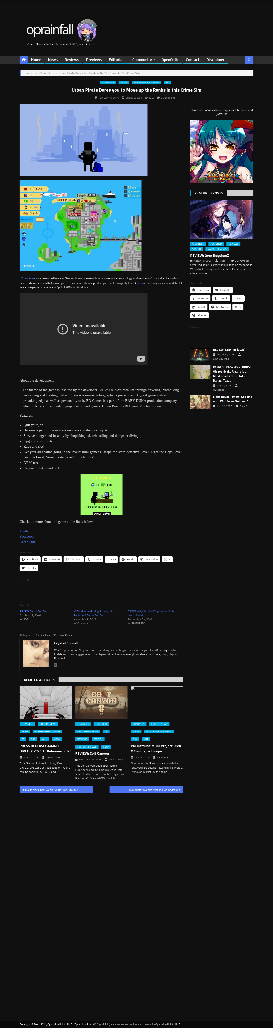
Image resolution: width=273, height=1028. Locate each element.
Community (142, 59)
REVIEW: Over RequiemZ (209, 255)
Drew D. (244, 406)
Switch (98, 739)
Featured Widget (87, 731)
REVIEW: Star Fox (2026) (229, 350)
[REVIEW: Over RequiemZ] (221, 219)
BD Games (38, 635)
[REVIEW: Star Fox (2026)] (200, 355)
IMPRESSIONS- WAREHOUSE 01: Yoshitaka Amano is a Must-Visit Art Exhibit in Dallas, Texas (232, 374)
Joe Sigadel (162, 757)
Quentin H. (218, 390)
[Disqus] (101, 847)
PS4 (135, 739)
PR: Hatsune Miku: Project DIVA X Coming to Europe (156, 748)
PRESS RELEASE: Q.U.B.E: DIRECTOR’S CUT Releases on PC (46, 748)
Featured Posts (209, 193)
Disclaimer (215, 59)
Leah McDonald (221, 359)
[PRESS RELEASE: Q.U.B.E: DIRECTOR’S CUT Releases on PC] (46, 702)
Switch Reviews (87, 747)
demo (140, 283)
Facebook (27, 536)
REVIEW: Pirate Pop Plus (34, 611)
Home (36, 59)
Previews (94, 59)
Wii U (44, 739)
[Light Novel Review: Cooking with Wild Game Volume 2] (200, 402)
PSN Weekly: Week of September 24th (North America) (151, 613)
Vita (146, 739)
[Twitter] (55, 665)
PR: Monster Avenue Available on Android (153, 790)
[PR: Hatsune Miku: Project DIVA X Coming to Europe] (157, 702)
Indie (48, 635)
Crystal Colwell (134, 98)
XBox (57, 739)
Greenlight (27, 542)
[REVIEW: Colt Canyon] (101, 702)
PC (167, 82)
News (53, 59)
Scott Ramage (116, 759)
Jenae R (223, 261)
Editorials (117, 59)
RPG (54, 635)
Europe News (48, 724)
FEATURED (101, 724)
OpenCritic (170, 59)
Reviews (72, 59)
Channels (108, 82)
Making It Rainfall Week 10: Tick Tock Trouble (51, 790)
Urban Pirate (28, 278)
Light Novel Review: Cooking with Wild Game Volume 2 (232, 399)
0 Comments (168, 98)
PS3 (33, 739)
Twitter (25, 531)
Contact (192, 59)
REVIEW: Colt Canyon (92, 753)
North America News (146, 82)
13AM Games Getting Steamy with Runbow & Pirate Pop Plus (94, 613)
